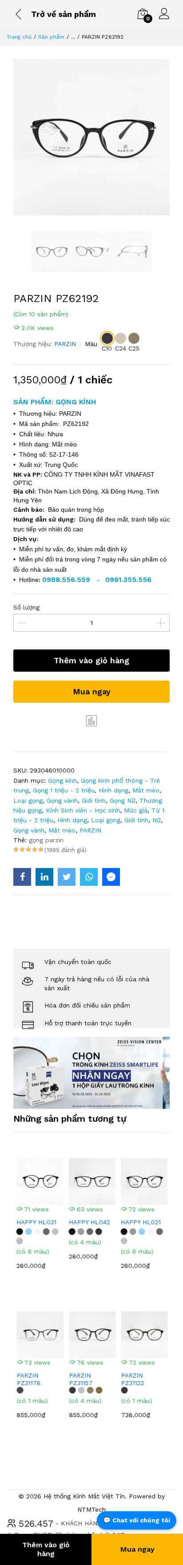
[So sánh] (91, 720)
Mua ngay (92, 691)
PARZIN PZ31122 (131, 1379)
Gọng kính (62, 780)
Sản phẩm (51, 37)
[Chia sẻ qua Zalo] (111, 877)
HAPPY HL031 (36, 1222)
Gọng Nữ (122, 800)
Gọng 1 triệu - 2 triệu (64, 790)
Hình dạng (113, 790)
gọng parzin (46, 840)
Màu (91, 344)
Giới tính (94, 800)
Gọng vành (62, 800)
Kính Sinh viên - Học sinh (83, 810)
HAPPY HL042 (89, 1222)
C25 (133, 348)
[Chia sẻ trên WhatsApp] (89, 877)
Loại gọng (28, 800)
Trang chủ (19, 37)
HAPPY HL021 (140, 1222)
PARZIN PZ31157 (80, 1379)
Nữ (156, 820)
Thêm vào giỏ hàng (91, 660)
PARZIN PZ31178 (28, 1379)
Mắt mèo (145, 790)
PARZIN (65, 343)
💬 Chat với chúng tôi (136, 1520)
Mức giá (135, 810)
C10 (107, 348)
